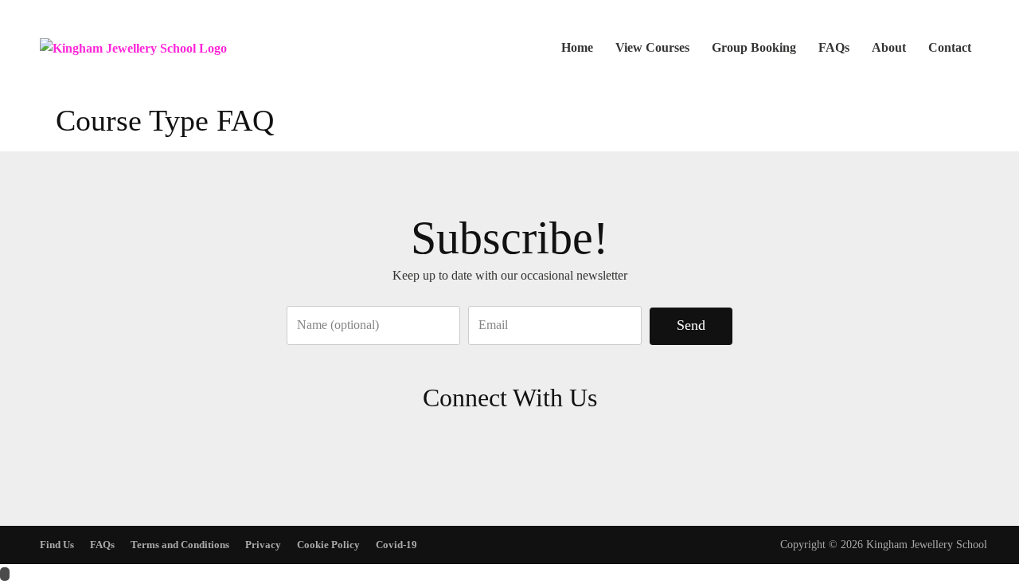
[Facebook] (486, 444)
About (889, 47)
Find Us (57, 545)
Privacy (263, 545)
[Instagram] (534, 444)
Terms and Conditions (180, 545)
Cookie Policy (328, 545)
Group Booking (754, 47)
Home (577, 47)
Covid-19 (396, 545)
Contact (949, 47)
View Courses (652, 47)
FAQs (833, 47)
